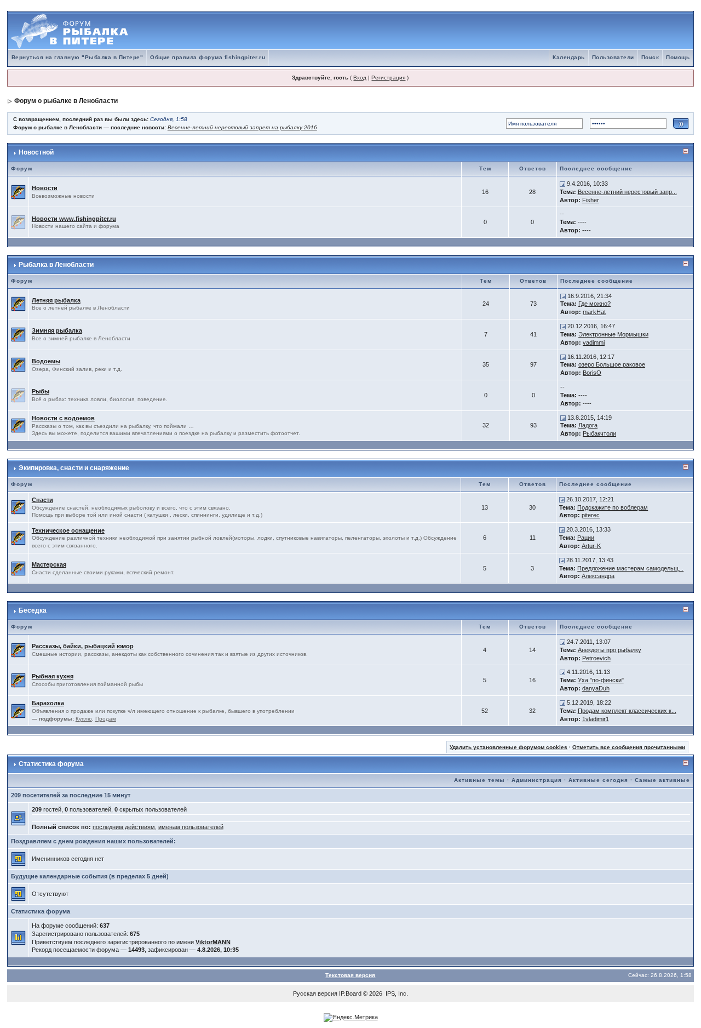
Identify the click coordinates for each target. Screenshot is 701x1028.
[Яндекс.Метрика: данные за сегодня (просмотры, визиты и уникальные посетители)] (351, 1017)
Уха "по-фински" (601, 680)
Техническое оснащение (68, 530)
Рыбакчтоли (599, 433)
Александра (598, 576)
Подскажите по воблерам (612, 507)
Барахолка (48, 703)
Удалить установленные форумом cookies (508, 747)
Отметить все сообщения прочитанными (628, 747)
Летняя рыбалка (56, 300)
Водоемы (46, 361)
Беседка (33, 610)
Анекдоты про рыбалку (609, 650)
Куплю (84, 719)
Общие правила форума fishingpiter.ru (207, 57)
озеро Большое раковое (611, 364)
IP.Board (350, 993)
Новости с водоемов (63, 418)
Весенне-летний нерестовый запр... (627, 192)
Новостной (36, 152)
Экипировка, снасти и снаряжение (74, 468)
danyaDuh (596, 688)
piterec (591, 515)
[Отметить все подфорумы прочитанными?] (18, 710)
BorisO (592, 372)
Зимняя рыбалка (57, 330)
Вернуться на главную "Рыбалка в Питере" (77, 57)
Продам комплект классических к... (627, 710)
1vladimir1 (595, 719)
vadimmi (594, 342)
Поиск (650, 57)
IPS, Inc (396, 993)
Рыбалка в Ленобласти (56, 265)
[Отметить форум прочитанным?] (18, 191)
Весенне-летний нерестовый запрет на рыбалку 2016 (242, 127)
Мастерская (49, 564)
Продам (105, 719)
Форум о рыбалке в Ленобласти (66, 101)
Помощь (677, 57)
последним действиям (124, 827)
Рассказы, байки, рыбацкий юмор (83, 646)
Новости (45, 188)
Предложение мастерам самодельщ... (630, 568)
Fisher (590, 200)
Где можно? (594, 303)
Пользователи (613, 57)
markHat (594, 312)
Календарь (569, 57)
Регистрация (388, 78)
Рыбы (40, 391)
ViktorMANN (213, 942)
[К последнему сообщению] (562, 183)
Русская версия (315, 993)
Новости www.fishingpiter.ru (74, 218)
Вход (359, 78)
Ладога (587, 425)
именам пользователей (190, 827)
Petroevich (596, 658)
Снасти (42, 499)
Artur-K (591, 545)
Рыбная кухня (52, 676)
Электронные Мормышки (613, 334)
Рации (585, 537)
